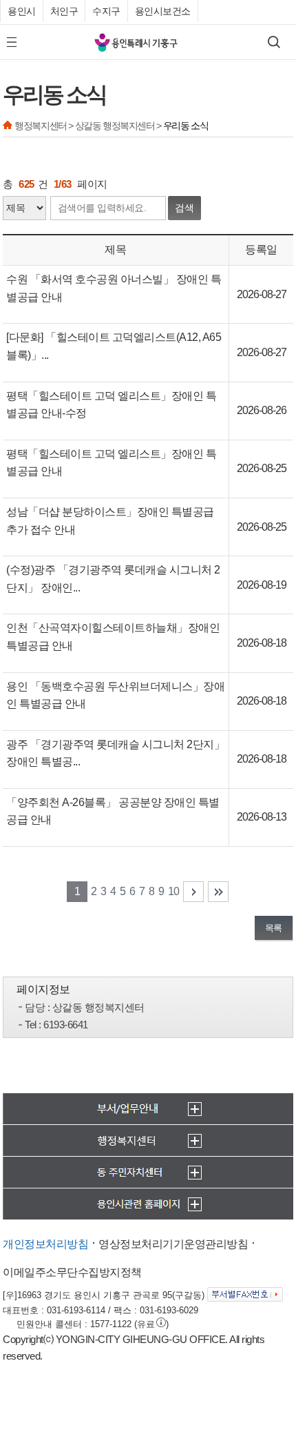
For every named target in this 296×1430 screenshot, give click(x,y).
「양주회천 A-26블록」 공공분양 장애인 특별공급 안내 (113, 811)
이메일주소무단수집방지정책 (72, 1272)
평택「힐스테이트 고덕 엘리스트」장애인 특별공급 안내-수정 (111, 405)
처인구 (64, 11)
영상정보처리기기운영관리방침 (173, 1244)
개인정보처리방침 (45, 1244)
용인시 (22, 11)
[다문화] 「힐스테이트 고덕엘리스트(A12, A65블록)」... (113, 346)
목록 (273, 928)
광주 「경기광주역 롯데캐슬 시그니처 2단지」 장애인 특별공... (115, 753)
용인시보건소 (163, 11)
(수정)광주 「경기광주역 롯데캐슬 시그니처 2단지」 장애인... (113, 579)
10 (174, 891)
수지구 (106, 11)
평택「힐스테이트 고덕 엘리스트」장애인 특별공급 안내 (111, 463)
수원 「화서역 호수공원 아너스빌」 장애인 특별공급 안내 (113, 288)
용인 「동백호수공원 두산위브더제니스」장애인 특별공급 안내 (115, 695)
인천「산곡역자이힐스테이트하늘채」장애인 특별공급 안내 (113, 637)
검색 (184, 207)
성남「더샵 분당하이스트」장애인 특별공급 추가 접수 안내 (110, 521)
